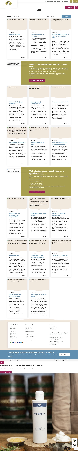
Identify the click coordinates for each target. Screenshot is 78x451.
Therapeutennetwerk (14, 337)
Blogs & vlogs (13, 328)
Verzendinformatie (28, 328)
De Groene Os (64, 354)
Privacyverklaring (57, 360)
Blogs (62, 1)
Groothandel (57, 1)
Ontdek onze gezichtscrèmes (37, 80)
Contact (66, 1)
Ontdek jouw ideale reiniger (37, 192)
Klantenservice (28, 327)
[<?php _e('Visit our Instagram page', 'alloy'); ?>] (25, 343)
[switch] (74, 446)
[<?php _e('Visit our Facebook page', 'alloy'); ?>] (27, 343)
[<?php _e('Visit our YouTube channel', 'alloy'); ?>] (29, 343)
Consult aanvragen (28, 334)
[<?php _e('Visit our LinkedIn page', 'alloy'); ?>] (30, 343)
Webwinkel (69, 7)
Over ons (12, 330)
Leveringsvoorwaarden (29, 331)
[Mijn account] (76, 1)
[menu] (76, 7)
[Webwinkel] (74, 1)
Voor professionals (49, 1)
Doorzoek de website (29, 336)
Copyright (63, 360)
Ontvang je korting (5, 372)
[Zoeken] (71, 1)
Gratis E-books (13, 331)
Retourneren (27, 330)
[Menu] (76, 439)
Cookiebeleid (67, 360)
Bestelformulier (13, 333)
